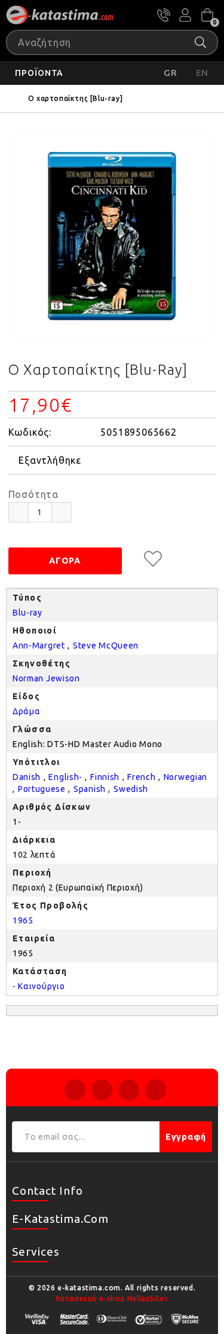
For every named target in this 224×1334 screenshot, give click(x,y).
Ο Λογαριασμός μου (185, 15)
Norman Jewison (46, 678)
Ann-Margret (39, 645)
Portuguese (42, 789)
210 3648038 (164, 15)
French (141, 777)
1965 (23, 920)
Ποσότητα (33, 494)
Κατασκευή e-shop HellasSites (112, 1298)
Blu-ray (27, 612)
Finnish (104, 777)
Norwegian (185, 777)
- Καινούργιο (39, 986)
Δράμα (27, 711)
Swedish (130, 789)
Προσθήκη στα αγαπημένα (153, 559)
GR (170, 73)
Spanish (89, 789)
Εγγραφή (185, 1137)
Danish (27, 777)
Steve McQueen (106, 645)
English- (65, 777)
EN (202, 73)
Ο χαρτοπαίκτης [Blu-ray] (75, 98)
